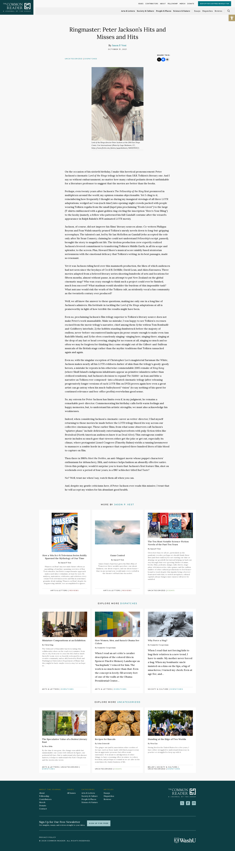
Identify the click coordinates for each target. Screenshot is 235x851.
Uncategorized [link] (73, 59)
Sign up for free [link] (98, 823)
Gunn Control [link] (117, 555)
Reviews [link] (218, 11)
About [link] (163, 4)
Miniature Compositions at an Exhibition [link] (63, 640)
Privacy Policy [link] (47, 837)
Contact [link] (43, 808)
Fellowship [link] (173, 4)
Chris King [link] (49, 645)
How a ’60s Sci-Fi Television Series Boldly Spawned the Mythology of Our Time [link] (64, 557)
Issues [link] (140, 4)
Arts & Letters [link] (128, 11)
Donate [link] (190, 4)
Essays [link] (197, 11)
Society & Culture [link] (145, 11)
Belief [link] (151, 767)
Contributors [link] (151, 4)
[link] (232, 18)
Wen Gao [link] (154, 743)
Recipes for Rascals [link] (105, 739)
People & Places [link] (163, 11)
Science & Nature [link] (181, 11)
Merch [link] (182, 4)
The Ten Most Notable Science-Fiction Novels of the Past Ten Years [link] (168, 543)
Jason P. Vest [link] (119, 45)
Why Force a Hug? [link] (157, 640)
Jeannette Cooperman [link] (106, 648)
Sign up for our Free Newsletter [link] (214, 4)
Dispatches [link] (207, 11)
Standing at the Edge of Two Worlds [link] (167, 739)
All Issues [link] (71, 793)
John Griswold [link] (103, 743)
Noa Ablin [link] (48, 746)
